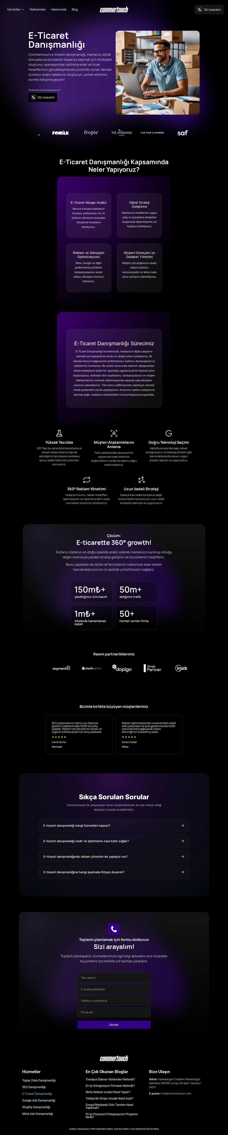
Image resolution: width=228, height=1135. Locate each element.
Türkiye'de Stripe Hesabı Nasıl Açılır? (110, 1098)
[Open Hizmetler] (22, 9)
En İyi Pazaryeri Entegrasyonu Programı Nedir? (112, 1115)
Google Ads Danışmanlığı (38, 1100)
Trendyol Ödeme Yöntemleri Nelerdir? (110, 1079)
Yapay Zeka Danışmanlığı (39, 1080)
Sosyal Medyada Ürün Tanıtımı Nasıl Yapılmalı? (109, 1106)
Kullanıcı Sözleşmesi (79, 1129)
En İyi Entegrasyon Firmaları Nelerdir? (110, 1085)
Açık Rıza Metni (121, 1129)
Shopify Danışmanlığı (36, 1107)
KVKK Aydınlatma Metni (101, 1129)
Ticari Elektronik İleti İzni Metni (144, 1129)
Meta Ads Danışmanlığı (37, 1113)
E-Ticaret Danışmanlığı (37, 1093)
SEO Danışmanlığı (34, 1087)
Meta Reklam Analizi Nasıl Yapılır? (108, 1092)
